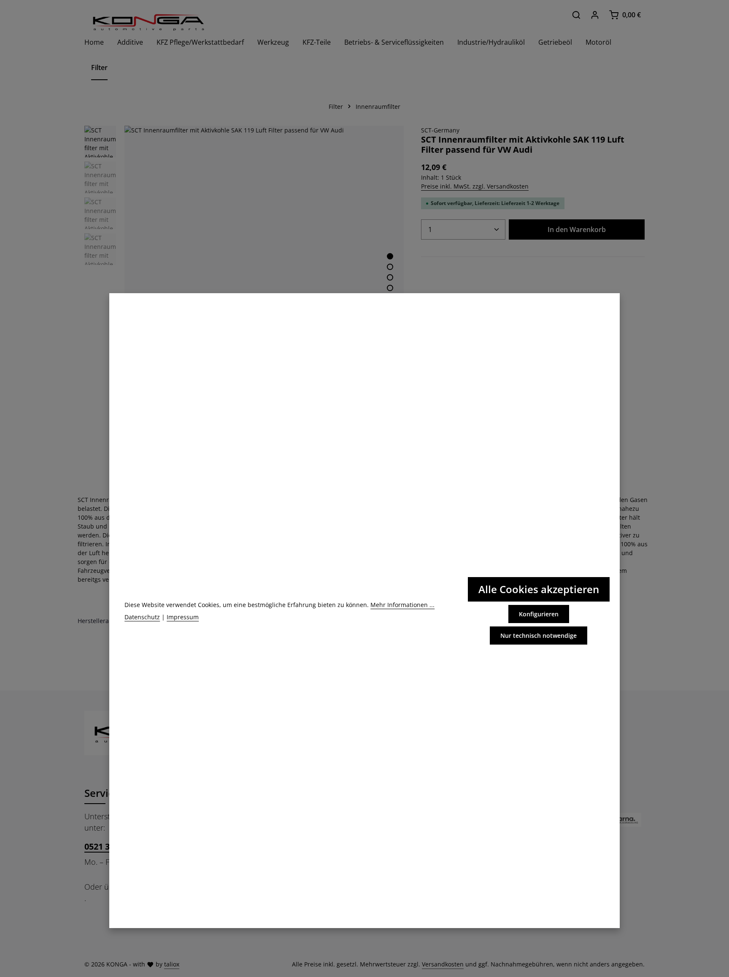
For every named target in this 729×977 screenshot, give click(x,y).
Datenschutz (142, 617)
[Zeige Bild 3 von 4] (390, 277)
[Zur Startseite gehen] (147, 22)
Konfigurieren (539, 614)
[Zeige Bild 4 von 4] (390, 288)
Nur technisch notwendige (538, 636)
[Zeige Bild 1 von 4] (390, 256)
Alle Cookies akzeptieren (538, 589)
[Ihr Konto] (594, 14)
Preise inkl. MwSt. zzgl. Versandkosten (475, 186)
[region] (244, 265)
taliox (171, 964)
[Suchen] (576, 14)
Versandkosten (443, 964)
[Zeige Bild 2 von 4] (390, 267)
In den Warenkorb (577, 229)
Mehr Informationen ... (402, 605)
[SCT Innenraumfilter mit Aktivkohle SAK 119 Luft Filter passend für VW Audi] (263, 265)
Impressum (183, 617)
